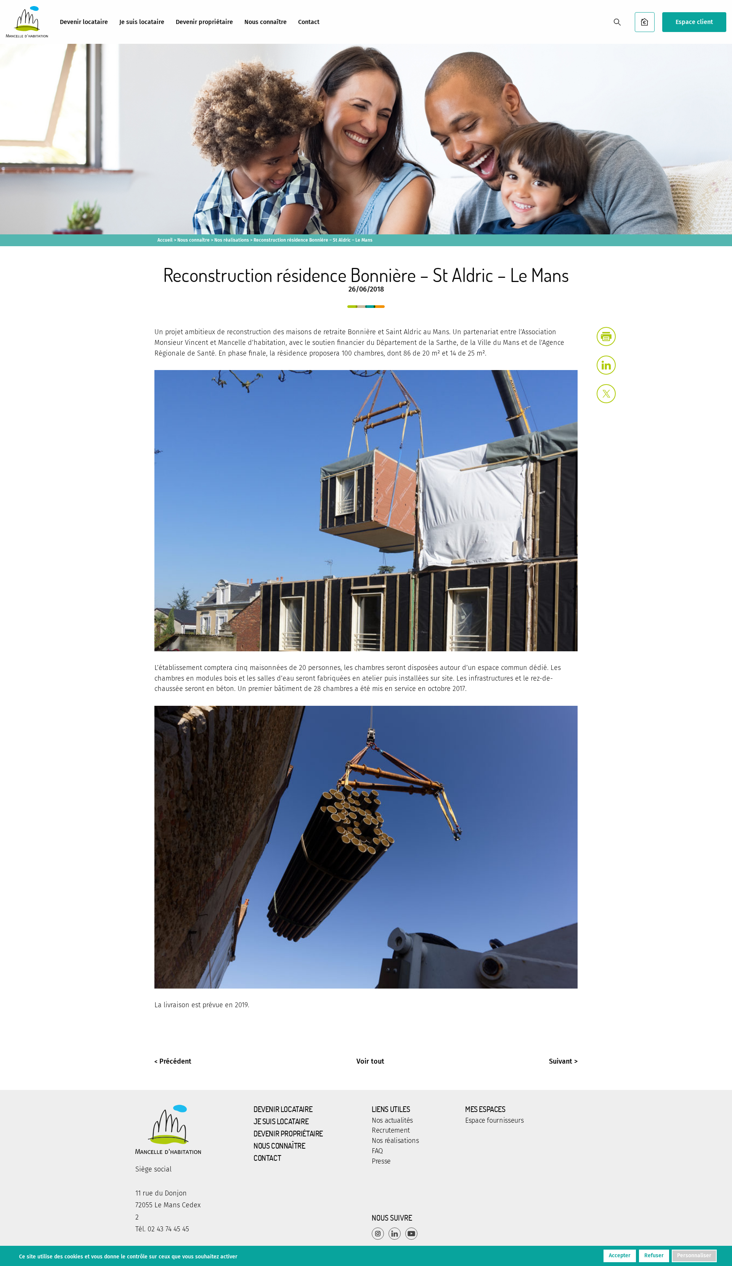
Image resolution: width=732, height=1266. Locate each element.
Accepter (620, 1255)
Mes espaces (485, 1109)
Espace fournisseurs (494, 1121)
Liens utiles (391, 1109)
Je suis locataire (141, 22)
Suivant (560, 1061)
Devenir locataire (84, 22)
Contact (308, 22)
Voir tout (370, 1061)
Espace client (694, 22)
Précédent (175, 1061)
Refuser (654, 1255)
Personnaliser (694, 1255)
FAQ (377, 1151)
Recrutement (391, 1131)
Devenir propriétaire (204, 22)
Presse (381, 1161)
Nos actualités (392, 1121)
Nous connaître (265, 22)
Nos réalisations (231, 240)
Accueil (165, 240)
